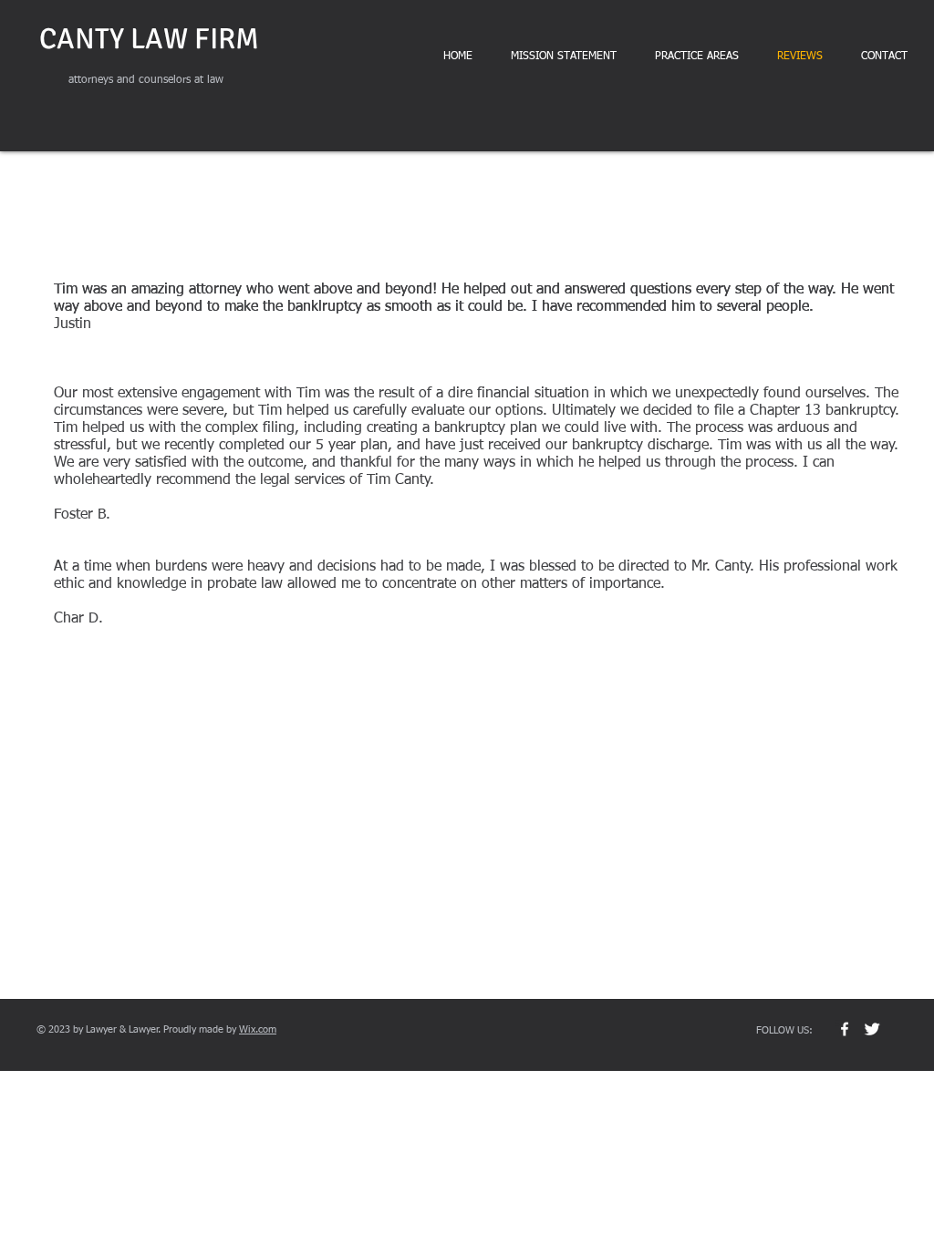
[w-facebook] (844, 1029)
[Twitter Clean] (872, 1029)
